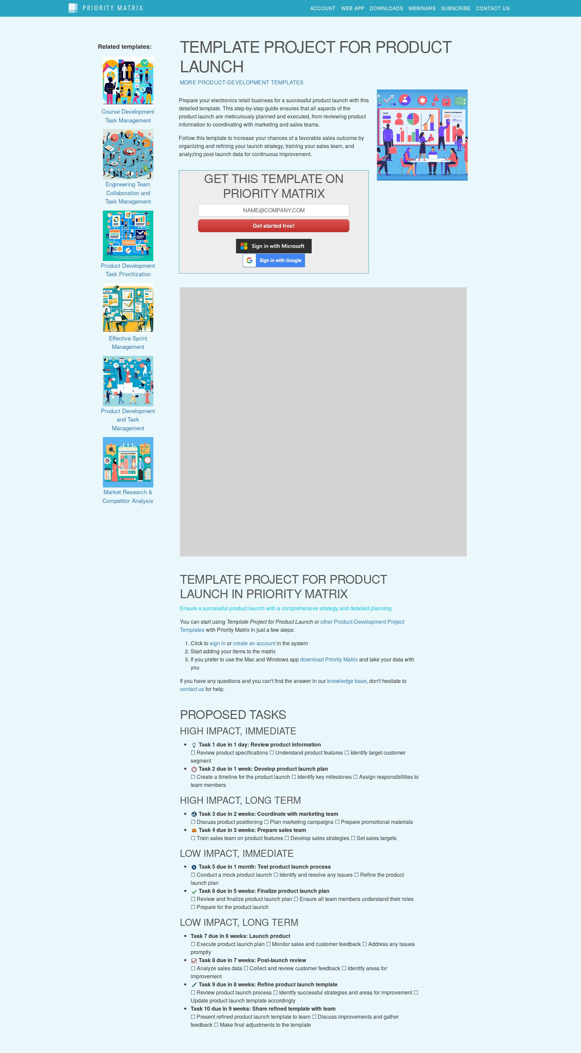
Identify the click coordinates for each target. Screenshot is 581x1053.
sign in (218, 643)
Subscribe (456, 8)
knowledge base (346, 681)
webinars (422, 8)
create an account (254, 643)
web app (352, 8)
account (323, 8)
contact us (493, 8)
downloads (386, 8)
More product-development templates (242, 82)
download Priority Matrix (329, 659)
